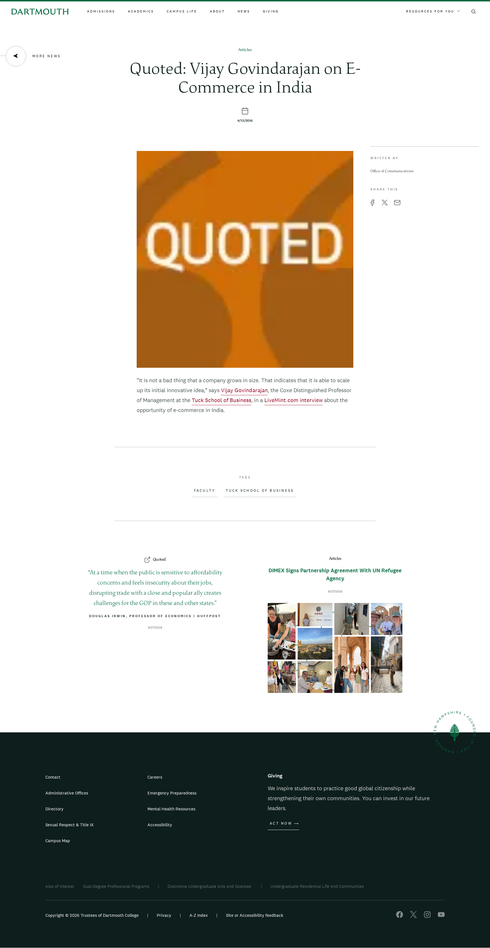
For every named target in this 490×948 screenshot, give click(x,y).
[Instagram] (427, 916)
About (217, 11)
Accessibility (159, 824)
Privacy (164, 915)
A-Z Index (198, 915)
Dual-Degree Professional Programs (116, 886)
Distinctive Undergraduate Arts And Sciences (210, 886)
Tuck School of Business (221, 400)
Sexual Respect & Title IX (69, 824)
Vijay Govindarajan (244, 390)
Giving (271, 11)
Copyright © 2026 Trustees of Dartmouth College (92, 915)
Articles (245, 50)
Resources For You (430, 11)
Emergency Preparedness (172, 793)
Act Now (281, 823)
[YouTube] (441, 916)
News (244, 11)
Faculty (205, 490)
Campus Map (57, 840)
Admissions (101, 11)
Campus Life (182, 11)
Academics (141, 11)
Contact (52, 777)
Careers (154, 777)
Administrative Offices (66, 793)
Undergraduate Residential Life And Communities (317, 886)
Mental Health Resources (171, 809)
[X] (413, 916)
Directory (54, 809)
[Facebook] (399, 916)
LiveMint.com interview (293, 400)
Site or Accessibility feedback (254, 915)
